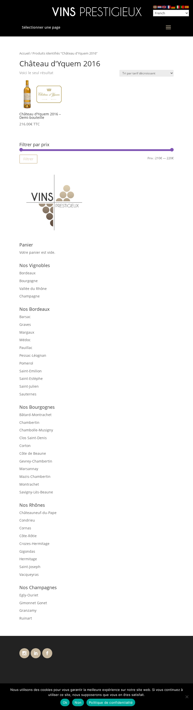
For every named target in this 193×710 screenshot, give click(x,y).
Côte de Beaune (32, 453)
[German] (173, 6)
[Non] (186, 696)
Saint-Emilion (30, 371)
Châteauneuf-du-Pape (38, 512)
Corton (25, 445)
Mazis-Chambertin (35, 476)
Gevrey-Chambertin (35, 461)
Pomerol (26, 363)
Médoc (25, 339)
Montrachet (29, 484)
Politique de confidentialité (111, 702)
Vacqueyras (29, 574)
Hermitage (28, 558)
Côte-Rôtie (28, 535)
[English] (164, 6)
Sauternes (27, 394)
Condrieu (27, 520)
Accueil (24, 53)
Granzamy (27, 610)
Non (78, 702)
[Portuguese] (182, 6)
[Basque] (155, 6)
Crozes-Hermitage (34, 543)
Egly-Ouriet (28, 595)
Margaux (26, 332)
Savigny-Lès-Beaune (36, 492)
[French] (169, 6)
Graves (25, 324)
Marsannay (28, 468)
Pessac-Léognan (32, 355)
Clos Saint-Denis (33, 437)
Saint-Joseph (29, 566)
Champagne (29, 296)
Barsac (25, 316)
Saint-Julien (29, 386)
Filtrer (28, 159)
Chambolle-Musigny (36, 430)
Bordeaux (27, 273)
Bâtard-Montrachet (35, 414)
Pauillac (25, 347)
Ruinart (25, 618)
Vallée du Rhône (33, 288)
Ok (65, 702)
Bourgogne (28, 280)
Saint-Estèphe (31, 378)
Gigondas (27, 551)
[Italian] (178, 6)
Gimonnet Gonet (33, 602)
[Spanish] (187, 6)
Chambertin (29, 422)
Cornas (25, 528)
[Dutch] (160, 6)
